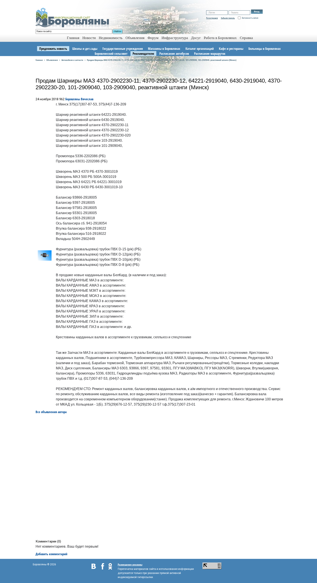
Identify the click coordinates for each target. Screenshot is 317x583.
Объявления (135, 38)
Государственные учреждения (122, 48)
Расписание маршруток (209, 53)
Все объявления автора (51, 412)
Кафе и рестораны (231, 48)
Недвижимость (110, 38)
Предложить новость (53, 48)
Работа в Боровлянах (220, 38)
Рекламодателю (143, 53)
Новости (89, 38)
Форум (153, 38)
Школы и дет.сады (84, 48)
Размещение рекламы (130, 564)
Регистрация (212, 17)
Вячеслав (87, 99)
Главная (39, 59)
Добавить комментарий (51, 554)
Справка (246, 38)
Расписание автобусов (174, 53)
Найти (117, 31)
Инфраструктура (175, 38)
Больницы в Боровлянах (264, 48)
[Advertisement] (160, 477)
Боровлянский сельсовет (111, 53)
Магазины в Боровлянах (164, 48)
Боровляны (72, 99)
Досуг (196, 38)
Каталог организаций (199, 48)
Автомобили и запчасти (72, 59)
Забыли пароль (228, 17)
